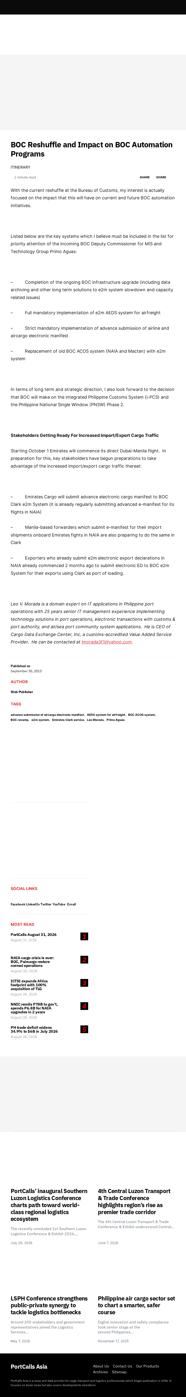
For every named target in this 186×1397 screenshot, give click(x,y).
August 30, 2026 (24, 971)
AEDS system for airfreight (106, 715)
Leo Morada (95, 720)
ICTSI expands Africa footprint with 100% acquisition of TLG (29, 985)
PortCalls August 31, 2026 (34, 934)
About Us (101, 1366)
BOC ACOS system (141, 715)
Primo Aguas (116, 720)
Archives (100, 1371)
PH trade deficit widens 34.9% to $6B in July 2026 (34, 1029)
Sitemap (119, 1371)
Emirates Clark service (68, 720)
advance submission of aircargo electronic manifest (47, 715)
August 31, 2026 (24, 940)
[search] (169, 7)
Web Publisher (22, 692)
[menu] (13, 7)
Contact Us (122, 1366)
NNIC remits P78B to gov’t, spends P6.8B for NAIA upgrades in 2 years (34, 1008)
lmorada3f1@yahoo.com (107, 641)
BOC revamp (20, 720)
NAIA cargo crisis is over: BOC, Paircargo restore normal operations (32, 961)
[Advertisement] (93, 92)
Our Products (147, 1366)
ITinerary (21, 167)
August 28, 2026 (24, 994)
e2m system (40, 720)
